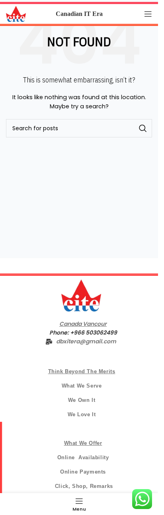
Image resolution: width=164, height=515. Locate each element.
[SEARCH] (143, 128)
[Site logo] (16, 14)
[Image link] (81, 295)
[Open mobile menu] (148, 14)
